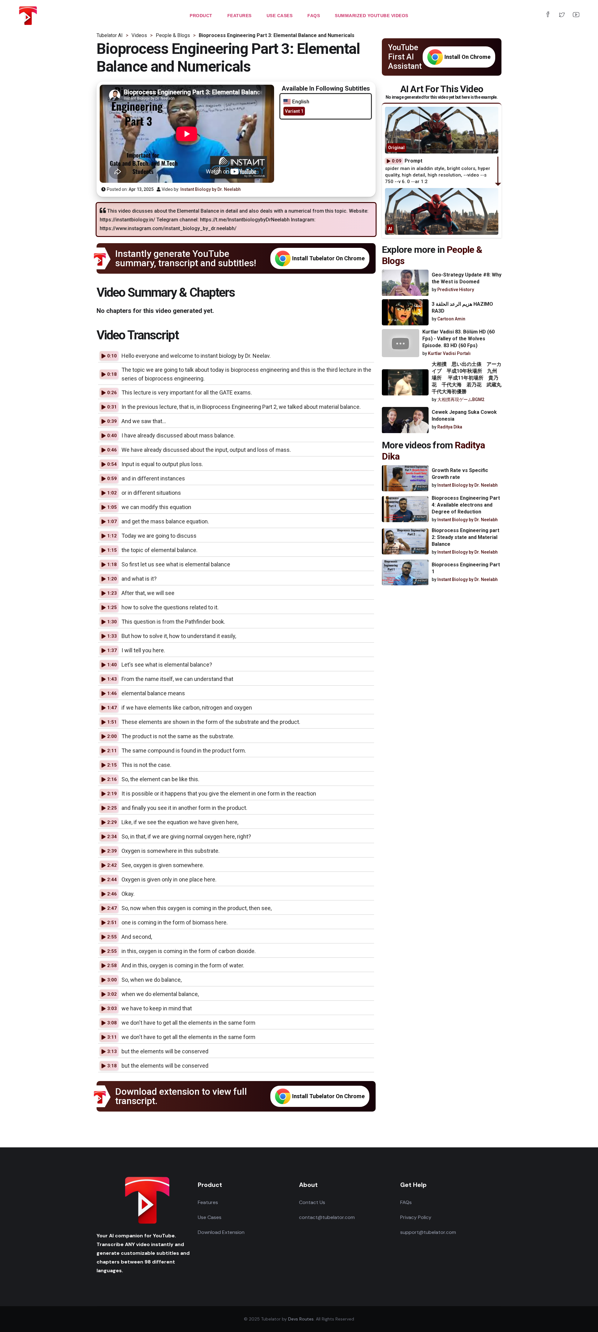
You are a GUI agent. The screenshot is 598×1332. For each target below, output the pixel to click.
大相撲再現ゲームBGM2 (460, 399)
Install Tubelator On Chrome (328, 258)
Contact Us (312, 1202)
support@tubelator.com (428, 1232)
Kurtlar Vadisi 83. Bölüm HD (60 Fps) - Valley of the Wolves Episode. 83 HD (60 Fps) (458, 338)
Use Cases (209, 1217)
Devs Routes (301, 1319)
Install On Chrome (467, 57)
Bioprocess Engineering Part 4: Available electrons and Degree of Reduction (466, 504)
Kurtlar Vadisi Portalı (449, 353)
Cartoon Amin (451, 319)
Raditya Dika (449, 426)
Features (208, 1202)
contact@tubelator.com (327, 1217)
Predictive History (455, 289)
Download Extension (221, 1232)
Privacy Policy (415, 1217)
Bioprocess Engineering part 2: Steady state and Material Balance (465, 537)
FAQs (406, 1202)
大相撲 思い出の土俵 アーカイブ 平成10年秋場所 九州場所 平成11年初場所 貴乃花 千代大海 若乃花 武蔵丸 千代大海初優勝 (469, 377)
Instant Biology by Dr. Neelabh (210, 189)
